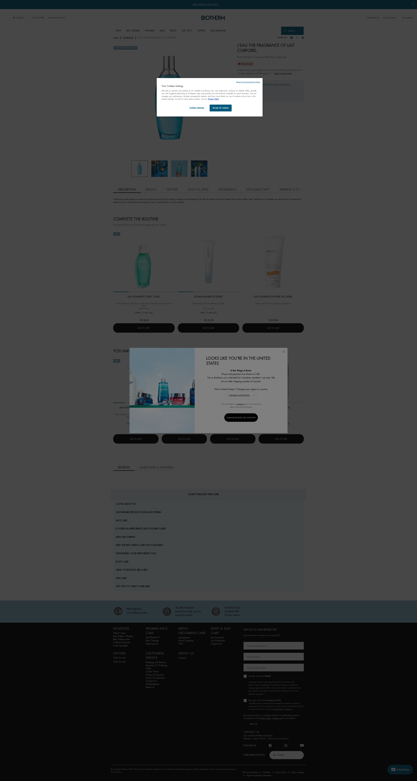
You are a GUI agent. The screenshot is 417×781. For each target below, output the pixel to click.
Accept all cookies (221, 108)
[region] (210, 97)
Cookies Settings (197, 108)
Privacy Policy (213, 99)
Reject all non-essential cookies (248, 82)
